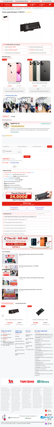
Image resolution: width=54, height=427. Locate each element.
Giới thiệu (17, 336)
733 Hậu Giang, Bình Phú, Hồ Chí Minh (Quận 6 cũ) (14, 222)
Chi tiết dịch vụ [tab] (5, 116)
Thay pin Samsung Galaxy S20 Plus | (16, 399)
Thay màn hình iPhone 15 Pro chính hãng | (15, 393)
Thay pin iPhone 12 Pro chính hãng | (4, 402)
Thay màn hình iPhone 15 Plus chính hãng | (16, 390)
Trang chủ (3, 8)
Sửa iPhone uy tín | (46, 389)
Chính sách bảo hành (19, 341)
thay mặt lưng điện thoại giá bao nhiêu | (47, 403)
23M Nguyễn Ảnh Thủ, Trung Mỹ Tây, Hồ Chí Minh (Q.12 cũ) (15, 231)
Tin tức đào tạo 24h (30, 349)
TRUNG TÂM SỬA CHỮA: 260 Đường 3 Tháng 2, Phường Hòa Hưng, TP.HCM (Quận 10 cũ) (20, 216)
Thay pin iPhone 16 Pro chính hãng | (5, 392)
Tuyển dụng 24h (18, 338)
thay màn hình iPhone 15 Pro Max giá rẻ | (26, 393)
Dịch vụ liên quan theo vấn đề (7, 303)
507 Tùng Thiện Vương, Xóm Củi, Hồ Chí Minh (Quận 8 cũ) (15, 228)
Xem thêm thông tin (14, 132)
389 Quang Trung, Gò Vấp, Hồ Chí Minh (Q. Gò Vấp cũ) (14, 233)
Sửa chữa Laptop (10, 8)
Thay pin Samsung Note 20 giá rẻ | (26, 407)
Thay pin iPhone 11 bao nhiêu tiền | (6, 396)
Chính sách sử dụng (19, 347)
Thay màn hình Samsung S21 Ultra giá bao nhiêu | (37, 396)
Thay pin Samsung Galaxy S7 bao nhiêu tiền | (37, 390)
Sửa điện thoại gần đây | (47, 387)
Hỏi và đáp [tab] (13, 116)
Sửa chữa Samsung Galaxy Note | (47, 399)
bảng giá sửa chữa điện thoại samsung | (48, 407)
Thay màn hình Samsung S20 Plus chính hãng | (37, 405)
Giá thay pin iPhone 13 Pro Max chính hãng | (16, 406)
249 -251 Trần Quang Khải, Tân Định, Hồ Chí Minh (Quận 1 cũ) (16, 219)
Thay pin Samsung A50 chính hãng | (36, 393)
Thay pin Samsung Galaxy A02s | (26, 402)
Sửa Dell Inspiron (27, 8)
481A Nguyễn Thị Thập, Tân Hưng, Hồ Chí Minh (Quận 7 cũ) (15, 225)
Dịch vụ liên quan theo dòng (20, 303)
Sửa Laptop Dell (19, 8)
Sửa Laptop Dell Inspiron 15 (38, 8)
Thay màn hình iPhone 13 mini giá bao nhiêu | (26, 390)
